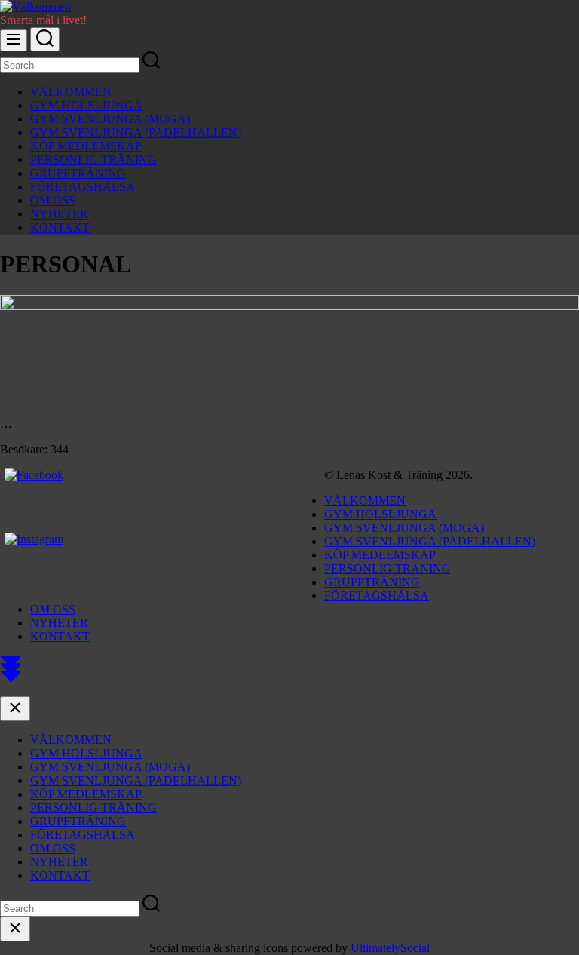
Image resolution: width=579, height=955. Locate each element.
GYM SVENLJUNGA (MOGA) (110, 118)
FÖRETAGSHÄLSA (82, 186)
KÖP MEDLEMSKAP (86, 146)
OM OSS (52, 200)
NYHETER (59, 213)
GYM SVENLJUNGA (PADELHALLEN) (135, 132)
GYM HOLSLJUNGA (86, 105)
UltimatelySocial (390, 947)
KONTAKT (60, 227)
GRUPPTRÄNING (78, 173)
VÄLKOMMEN (71, 91)
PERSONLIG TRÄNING (93, 159)
